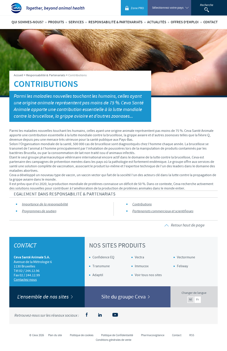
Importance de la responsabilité (45, 204)
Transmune (101, 266)
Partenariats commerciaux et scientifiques (162, 211)
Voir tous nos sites (148, 275)
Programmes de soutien (39, 211)
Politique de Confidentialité (117, 335)
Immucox (142, 266)
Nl (190, 300)
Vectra (139, 257)
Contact (210, 22)
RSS (191, 335)
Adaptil (97, 275)
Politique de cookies (81, 335)
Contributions (142, 204)
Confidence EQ (103, 257)
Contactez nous (25, 279)
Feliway (182, 266)
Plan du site (55, 335)
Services (76, 22)
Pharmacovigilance (152, 335)
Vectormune (186, 257)
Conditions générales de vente (113, 340)
